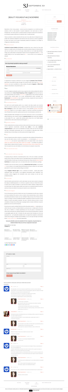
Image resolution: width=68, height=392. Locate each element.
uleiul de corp (23, 94)
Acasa (19, 382)
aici (40, 52)
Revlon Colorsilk (39, 160)
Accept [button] (31, 390)
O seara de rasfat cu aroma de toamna (16, 239)
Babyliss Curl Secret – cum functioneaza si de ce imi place (25, 239)
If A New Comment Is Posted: (11, 273)
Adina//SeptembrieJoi (22, 321)
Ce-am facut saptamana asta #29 (33, 239)
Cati (11, 286)
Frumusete (54, 85)
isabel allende (19, 21)
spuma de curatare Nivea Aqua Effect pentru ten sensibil (17, 142)
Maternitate (54, 89)
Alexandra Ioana (14, 329)
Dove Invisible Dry (14, 98)
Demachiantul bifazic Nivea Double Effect (31, 144)
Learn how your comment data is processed (23, 282)
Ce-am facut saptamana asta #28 (8, 239)
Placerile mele (55, 93)
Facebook (15, 218)
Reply (41, 286)
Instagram (9, 218)
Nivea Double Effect (27, 21)
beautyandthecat (14, 311)
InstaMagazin (46, 382)
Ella (11, 343)
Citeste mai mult (36, 390)
